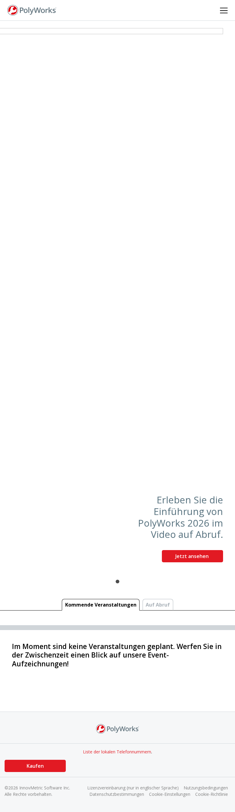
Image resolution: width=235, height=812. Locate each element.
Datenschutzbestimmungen (116, 794)
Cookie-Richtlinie (211, 794)
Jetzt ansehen (192, 556)
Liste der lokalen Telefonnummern (117, 752)
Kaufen (35, 766)
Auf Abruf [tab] (158, 604)
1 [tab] (117, 581)
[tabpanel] (117, 298)
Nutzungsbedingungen (206, 788)
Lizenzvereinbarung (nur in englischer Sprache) (133, 788)
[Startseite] (31, 9)
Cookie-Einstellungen (169, 794)
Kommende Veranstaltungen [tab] (100, 604)
